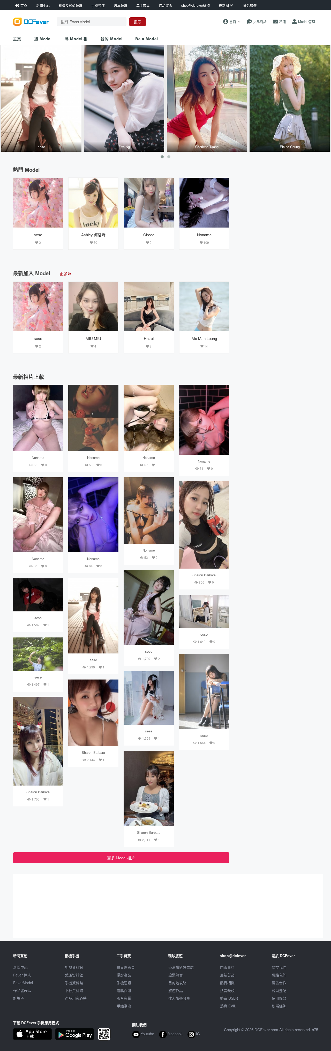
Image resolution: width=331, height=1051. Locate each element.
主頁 (17, 39)
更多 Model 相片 (121, 857)
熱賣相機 (227, 982)
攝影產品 (124, 974)
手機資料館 (74, 982)
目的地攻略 (177, 982)
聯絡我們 (279, 974)
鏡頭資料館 (74, 974)
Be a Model (146, 39)
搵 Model (43, 39)
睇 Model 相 (76, 39)
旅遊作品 (175, 990)
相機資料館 (74, 967)
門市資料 (227, 967)
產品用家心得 (76, 998)
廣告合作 (279, 982)
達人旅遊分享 (179, 998)
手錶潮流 (124, 1005)
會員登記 (279, 990)
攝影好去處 (181, 967)
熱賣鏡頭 (227, 990)
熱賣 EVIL (228, 1005)
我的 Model (111, 39)
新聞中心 (20, 967)
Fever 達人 (22, 974)
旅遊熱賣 (175, 974)
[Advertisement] (276, 209)
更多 (63, 274)
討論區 (18, 998)
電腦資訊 (124, 990)
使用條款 (279, 998)
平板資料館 (74, 990)
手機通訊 (124, 982)
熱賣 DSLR (229, 998)
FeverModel (23, 982)
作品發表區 (22, 990)
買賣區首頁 (126, 967)
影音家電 (124, 998)
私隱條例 (279, 1005)
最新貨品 (227, 974)
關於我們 (279, 967)
